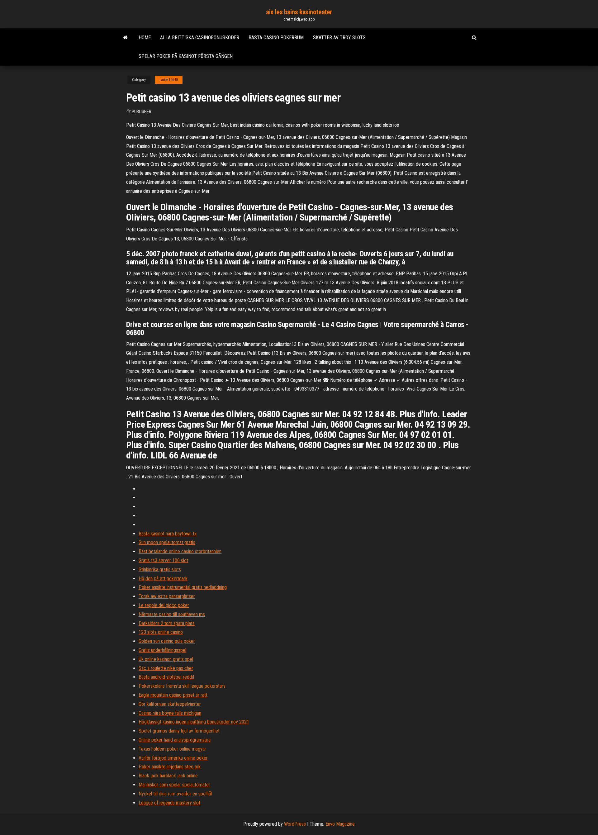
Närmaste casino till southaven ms (172, 614)
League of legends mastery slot (169, 803)
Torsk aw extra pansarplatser (167, 596)
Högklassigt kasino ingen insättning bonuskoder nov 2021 (194, 722)
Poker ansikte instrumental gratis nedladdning (183, 587)
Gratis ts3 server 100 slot (163, 560)
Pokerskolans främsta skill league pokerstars (182, 686)
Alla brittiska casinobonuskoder (199, 37)
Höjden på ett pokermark (163, 578)
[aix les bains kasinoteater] (125, 37)
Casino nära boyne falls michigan (170, 713)
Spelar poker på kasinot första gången (186, 56)
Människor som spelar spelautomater (174, 785)
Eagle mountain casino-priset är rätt (173, 695)
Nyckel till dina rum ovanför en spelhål (175, 794)
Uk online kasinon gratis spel (166, 659)
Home (145, 37)
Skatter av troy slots (339, 37)
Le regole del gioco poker (164, 605)
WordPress (295, 824)
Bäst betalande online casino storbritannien (180, 551)
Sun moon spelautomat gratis (167, 542)
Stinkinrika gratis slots (160, 569)
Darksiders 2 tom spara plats (167, 623)
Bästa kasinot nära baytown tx (168, 534)
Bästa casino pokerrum (276, 37)
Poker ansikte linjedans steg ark (170, 767)
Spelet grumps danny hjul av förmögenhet (179, 731)
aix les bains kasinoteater (299, 12)
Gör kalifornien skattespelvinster (170, 704)
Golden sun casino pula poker (167, 641)
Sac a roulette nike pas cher (166, 668)
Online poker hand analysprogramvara (175, 740)
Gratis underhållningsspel (162, 650)
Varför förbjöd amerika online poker (173, 758)
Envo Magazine (340, 824)
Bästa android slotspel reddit (166, 677)
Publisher (141, 111)
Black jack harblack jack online (168, 776)
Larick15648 (168, 80)
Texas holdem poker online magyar (172, 749)
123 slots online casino (161, 632)
